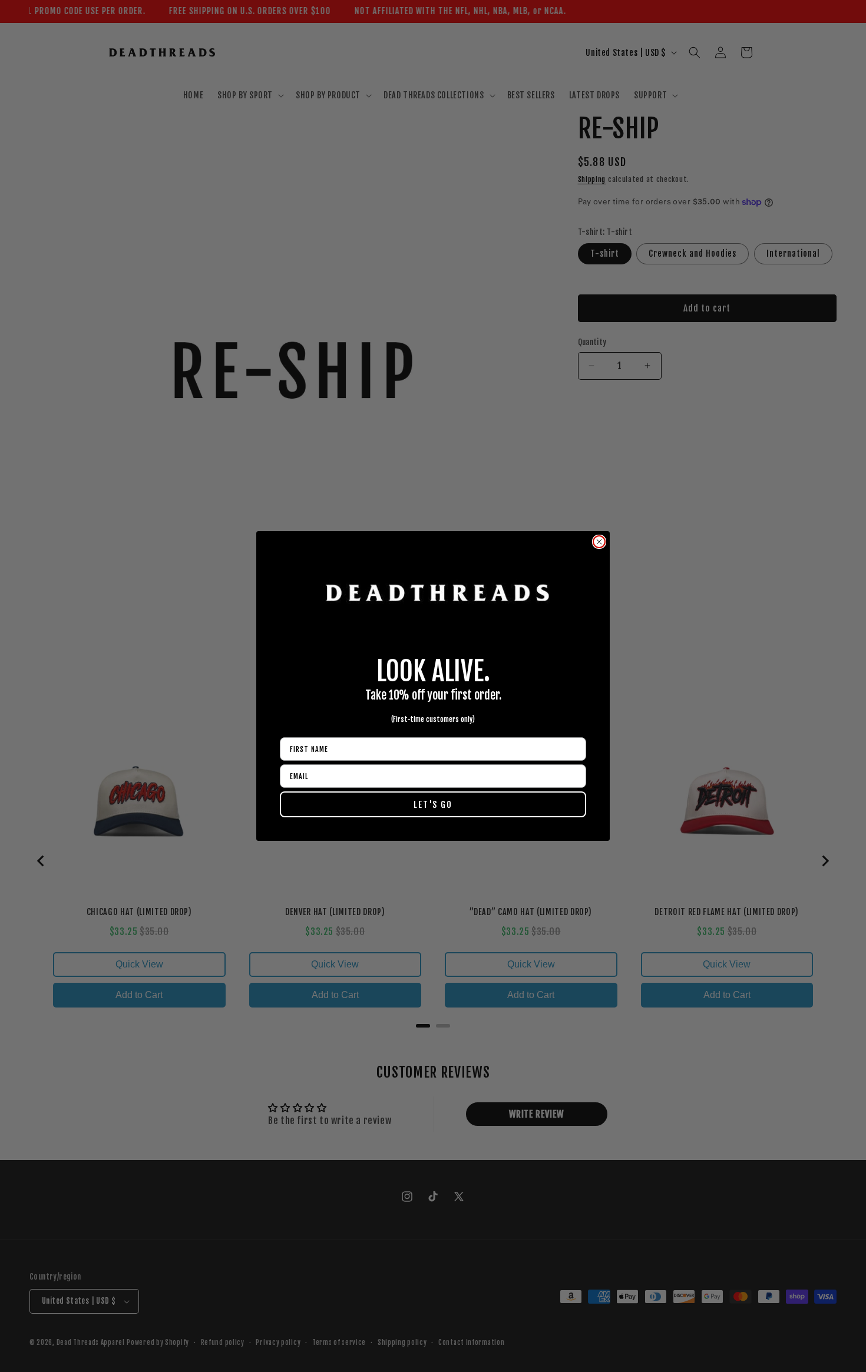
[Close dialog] (599, 542)
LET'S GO (433, 804)
